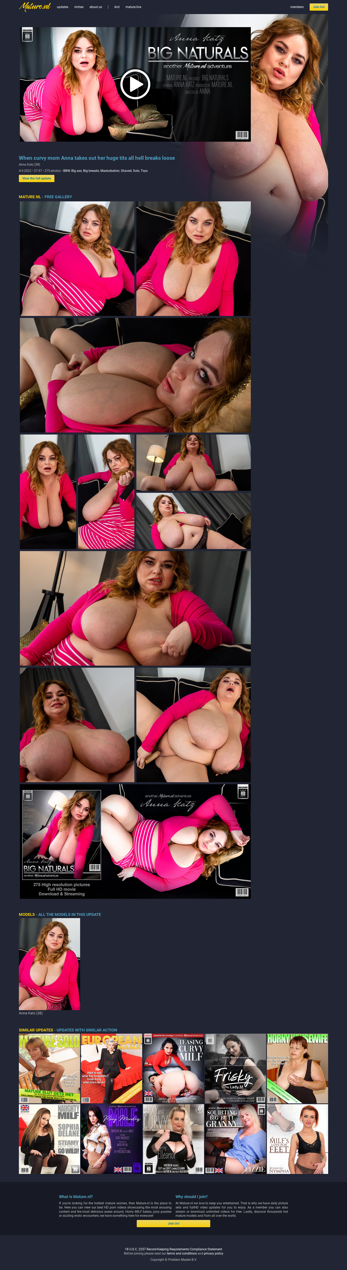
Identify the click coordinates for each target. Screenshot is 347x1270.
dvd (116, 7)
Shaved (126, 171)
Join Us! (319, 7)
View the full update (36, 178)
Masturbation (109, 171)
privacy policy (213, 1253)
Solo (136, 171)
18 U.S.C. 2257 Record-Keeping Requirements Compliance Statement (173, 1249)
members (297, 7)
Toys (144, 171)
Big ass (76, 171)
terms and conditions (182, 1253)
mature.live (133, 7)
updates (62, 7)
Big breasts (91, 171)
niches (79, 7)
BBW (66, 171)
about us (96, 7)
